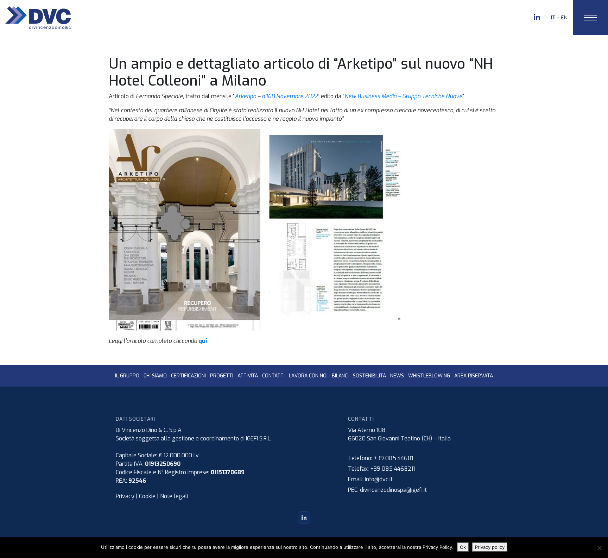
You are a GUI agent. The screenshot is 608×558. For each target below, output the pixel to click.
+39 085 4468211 (392, 468)
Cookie (147, 496)
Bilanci (340, 375)
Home (7, 38)
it (553, 17)
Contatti (273, 375)
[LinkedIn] (304, 517)
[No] (599, 547)
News (397, 375)
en (564, 17)
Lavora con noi (308, 375)
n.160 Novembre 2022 (290, 96)
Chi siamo (155, 375)
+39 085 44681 (393, 458)
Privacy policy (490, 547)
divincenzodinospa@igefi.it (393, 490)
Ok (463, 547)
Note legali (174, 496)
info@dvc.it (379, 479)
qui (202, 341)
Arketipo (245, 96)
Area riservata (473, 375)
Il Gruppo (127, 375)
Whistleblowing (429, 375)
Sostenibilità (369, 375)
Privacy (125, 496)
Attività (248, 375)
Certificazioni (188, 375)
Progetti (221, 375)
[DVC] (38, 17)
